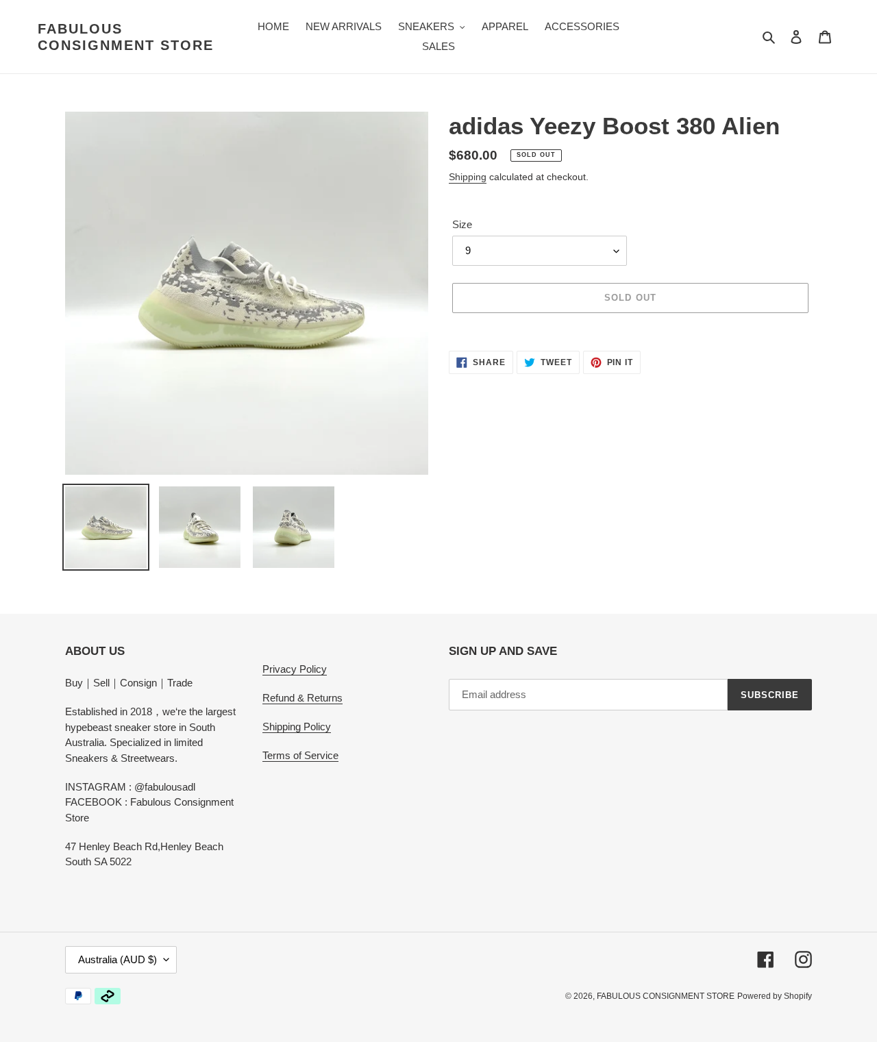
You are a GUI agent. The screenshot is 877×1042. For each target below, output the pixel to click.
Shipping (467, 176)
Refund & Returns (302, 698)
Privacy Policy (294, 669)
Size (462, 224)
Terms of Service (300, 755)
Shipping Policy (296, 726)
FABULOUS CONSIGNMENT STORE (126, 37)
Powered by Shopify (774, 996)
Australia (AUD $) (117, 959)
